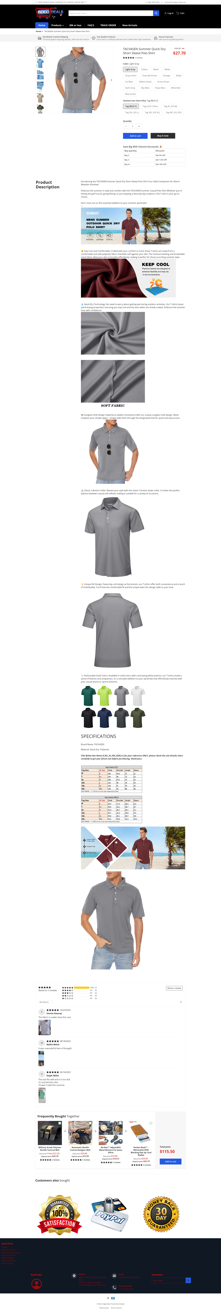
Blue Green (130, 94)
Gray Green (130, 75)
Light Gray (130, 69)
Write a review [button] (174, 988)
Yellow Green (145, 81)
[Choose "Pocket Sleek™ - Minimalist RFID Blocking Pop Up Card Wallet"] (151, 1123)
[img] (53, 1010)
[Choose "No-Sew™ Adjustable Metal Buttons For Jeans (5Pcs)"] (120, 1123)
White (167, 69)
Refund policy (7, 1263)
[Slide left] (48, 80)
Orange (166, 75)
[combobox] (114, 13)
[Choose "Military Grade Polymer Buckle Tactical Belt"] (59, 1123)
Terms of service (116, 1308)
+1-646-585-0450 (152, 2)
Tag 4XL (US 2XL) (174, 112)
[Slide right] (111, 80)
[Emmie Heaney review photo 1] (44, 1027)
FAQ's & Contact (8, 1250)
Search (4, 1247)
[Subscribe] (188, 1280)
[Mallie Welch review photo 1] (41, 1058)
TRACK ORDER (8, 1258)
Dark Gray (130, 87)
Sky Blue (145, 87)
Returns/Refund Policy (11, 1252)
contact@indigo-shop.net (175, 2)
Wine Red (175, 87)
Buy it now (162, 135)
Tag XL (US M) (170, 106)
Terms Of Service (9, 1255)
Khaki (178, 75)
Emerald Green (149, 75)
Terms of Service (9, 1260)
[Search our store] (156, 13)
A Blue (144, 69)
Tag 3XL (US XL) (152, 112)
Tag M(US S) (131, 106)
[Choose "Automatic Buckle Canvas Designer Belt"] (90, 1123)
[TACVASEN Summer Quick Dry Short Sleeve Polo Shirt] (40, 52)
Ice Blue (129, 81)
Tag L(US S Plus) (150, 106)
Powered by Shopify (117, 1304)
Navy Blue (160, 87)
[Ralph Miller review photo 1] (42, 1095)
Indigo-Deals (106, 1304)
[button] (129, 57)
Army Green (163, 81)
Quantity (127, 121)
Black (156, 69)
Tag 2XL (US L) (132, 112)
